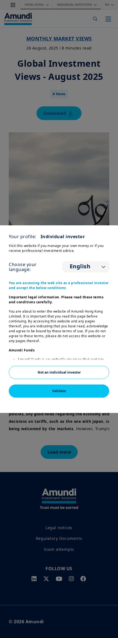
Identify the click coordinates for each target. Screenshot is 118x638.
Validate (59, 391)
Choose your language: (23, 267)
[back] (102, 346)
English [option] (80, 266)
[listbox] (86, 266)
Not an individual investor (59, 372)
